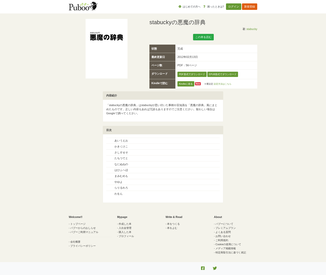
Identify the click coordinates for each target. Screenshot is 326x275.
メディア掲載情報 (225, 248)
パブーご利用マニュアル (84, 232)
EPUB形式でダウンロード (223, 74)
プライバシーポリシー (83, 245)
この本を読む (203, 37)
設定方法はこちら (222, 83)
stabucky (252, 29)
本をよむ (172, 227)
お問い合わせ (223, 236)
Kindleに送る (186, 83)
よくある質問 (223, 232)
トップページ (78, 223)
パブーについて (224, 223)
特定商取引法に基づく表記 (230, 252)
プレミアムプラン (225, 227)
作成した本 (125, 223)
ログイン (233, 6)
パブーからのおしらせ (83, 227)
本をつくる (173, 223)
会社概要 (75, 241)
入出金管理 (125, 227)
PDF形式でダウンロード (192, 74)
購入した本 (125, 232)
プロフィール (126, 236)
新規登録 (249, 6)
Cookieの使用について (228, 244)
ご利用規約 (221, 240)
